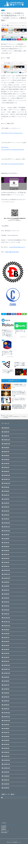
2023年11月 (6, 526)
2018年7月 (6, 780)
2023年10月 (6, 530)
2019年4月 (6, 744)
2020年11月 (6, 669)
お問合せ (3, 827)
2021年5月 (6, 645)
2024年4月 (6, 507)
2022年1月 (6, 614)
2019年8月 (6, 728)
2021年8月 (6, 633)
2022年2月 (6, 610)
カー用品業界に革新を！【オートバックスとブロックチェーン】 (19, 386)
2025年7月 (6, 451)
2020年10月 (6, 673)
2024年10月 (6, 483)
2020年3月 (6, 701)
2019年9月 (6, 724)
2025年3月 (6, 467)
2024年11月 (6, 479)
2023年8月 (6, 538)
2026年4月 (6, 432)
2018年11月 (6, 764)
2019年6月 (6, 736)
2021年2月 (6, 657)
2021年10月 (6, 625)
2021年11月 (6, 621)
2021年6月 (6, 641)
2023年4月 (6, 554)
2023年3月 (6, 558)
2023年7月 (6, 542)
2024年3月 (6, 511)
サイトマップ (5, 831)
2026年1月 (6, 436)
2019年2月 (6, 752)
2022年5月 (6, 598)
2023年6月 (6, 546)
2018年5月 (6, 788)
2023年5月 (6, 550)
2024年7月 (6, 495)
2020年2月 (6, 705)
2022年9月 (6, 582)
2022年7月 (6, 590)
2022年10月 (6, 578)
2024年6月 (6, 499)
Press (3, 10)
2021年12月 (6, 617)
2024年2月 (6, 515)
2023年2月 (6, 562)
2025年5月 (6, 459)
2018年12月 (6, 760)
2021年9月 (6, 629)
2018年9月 (6, 772)
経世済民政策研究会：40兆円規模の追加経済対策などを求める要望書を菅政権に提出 (19, 407)
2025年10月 (6, 443)
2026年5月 (6, 428)
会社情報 (3, 826)
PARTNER (4, 832)
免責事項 (3, 829)
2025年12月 (6, 439)
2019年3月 (6, 748)
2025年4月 (6, 463)
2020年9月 (6, 677)
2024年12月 (6, 475)
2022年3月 (6, 606)
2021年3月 (6, 653)
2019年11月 (6, 716)
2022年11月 (6, 574)
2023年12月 (6, 523)
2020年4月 (6, 697)
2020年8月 (6, 681)
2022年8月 (6, 586)
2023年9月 (6, 534)
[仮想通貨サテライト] (14, 5)
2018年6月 (6, 784)
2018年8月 (6, 776)
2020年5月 (6, 693)
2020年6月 (6, 689)
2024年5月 (6, 503)
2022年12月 (6, 570)
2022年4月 (6, 602)
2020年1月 (6, 708)
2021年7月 (6, 637)
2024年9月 (6, 487)
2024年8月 (6, 491)
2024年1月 (6, 519)
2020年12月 (6, 665)
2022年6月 (6, 594)
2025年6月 (6, 455)
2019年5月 (6, 740)
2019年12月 (6, 712)
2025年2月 (6, 471)
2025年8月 (6, 447)
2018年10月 (6, 768)
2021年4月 (6, 649)
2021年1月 (6, 661)
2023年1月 (6, 566)
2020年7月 (6, 685)
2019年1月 (6, 756)
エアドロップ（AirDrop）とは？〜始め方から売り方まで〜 (19, 400)
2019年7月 (6, 732)
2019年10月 (6, 720)
